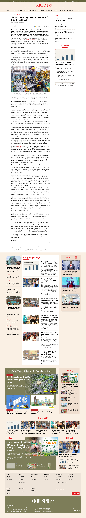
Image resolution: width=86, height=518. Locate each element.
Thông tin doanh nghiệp (61, 482)
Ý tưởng (21, 490)
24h (32, 476)
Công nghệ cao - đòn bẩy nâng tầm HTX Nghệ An (41, 465)
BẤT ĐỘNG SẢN (47, 474)
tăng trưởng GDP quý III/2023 (33, 249)
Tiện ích (45, 481)
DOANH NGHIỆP (59, 474)
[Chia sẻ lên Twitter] (44, 26)
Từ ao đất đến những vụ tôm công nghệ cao (20, 465)
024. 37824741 (63, 487)
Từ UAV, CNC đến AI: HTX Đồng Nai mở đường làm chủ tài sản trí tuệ (63, 25)
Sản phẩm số (71, 477)
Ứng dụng (71, 479)
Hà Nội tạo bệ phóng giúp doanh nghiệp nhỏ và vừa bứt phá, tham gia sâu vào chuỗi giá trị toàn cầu (64, 32)
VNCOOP (45, 487)
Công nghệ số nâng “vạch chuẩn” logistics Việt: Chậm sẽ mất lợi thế (64, 67)
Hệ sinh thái (21, 491)
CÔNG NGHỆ (71, 474)
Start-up (61, 10)
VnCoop (69, 371)
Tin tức (45, 476)
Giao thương (59, 479)
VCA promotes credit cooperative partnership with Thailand (70, 307)
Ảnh (14, 371)
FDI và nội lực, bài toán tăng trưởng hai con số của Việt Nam (12, 432)
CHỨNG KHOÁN (34, 474)
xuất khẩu (44, 249)
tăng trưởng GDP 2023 (20, 249)
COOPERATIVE (9, 487)
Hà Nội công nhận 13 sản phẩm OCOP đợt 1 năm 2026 (73, 399)
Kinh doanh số (22, 482)
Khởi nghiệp (21, 488)
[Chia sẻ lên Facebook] (42, 26)
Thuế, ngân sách (22, 481)
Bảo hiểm (21, 479)
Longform (41, 371)
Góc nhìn (33, 481)
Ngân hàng (21, 476)
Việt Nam (19, 14)
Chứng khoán (26, 10)
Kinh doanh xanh (10, 491)
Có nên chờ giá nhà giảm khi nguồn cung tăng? (12, 315)
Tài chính (20, 10)
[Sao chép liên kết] (49, 26)
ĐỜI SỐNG (33, 487)
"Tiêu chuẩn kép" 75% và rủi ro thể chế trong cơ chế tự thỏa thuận (13, 309)
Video (20, 371)
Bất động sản (33, 10)
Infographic (29, 371)
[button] (53, 465)
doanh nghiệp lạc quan (20, 247)
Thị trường (58, 476)
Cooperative (54, 10)
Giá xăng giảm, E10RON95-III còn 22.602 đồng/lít (63, 39)
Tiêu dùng (58, 477)
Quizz (49, 371)
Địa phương (15, 334)
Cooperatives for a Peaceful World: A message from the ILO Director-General (70, 273)
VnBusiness (19, 146)
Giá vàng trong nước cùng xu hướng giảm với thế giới (13, 276)
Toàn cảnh (46, 479)
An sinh (8, 493)
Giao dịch (33, 479)
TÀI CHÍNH (21, 474)
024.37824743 (77, 508)
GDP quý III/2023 (30, 39)
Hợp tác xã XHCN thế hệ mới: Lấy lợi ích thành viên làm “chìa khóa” (63, 19)
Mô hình (8, 490)
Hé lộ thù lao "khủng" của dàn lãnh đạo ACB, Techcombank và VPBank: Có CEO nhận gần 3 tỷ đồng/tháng (13, 269)
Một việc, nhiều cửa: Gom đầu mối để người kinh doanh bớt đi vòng (65, 80)
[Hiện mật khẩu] (55, 237)
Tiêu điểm (14, 10)
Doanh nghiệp (41, 10)
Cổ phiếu (33, 477)
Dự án (45, 477)
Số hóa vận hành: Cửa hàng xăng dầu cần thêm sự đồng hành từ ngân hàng (12, 283)
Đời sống (66, 10)
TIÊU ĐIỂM (8, 474)
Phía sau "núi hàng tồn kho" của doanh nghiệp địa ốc (12, 321)
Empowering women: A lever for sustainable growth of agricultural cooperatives (70, 290)
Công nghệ (47, 10)
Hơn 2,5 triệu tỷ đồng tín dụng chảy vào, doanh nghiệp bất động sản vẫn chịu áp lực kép (13, 328)
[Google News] (37, 26)
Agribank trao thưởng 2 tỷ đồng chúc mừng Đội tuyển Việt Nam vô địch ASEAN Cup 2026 (13, 291)
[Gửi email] (47, 26)
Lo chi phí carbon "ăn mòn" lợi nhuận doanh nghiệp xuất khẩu (65, 72)
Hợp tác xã (8, 488)
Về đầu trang (75, 493)
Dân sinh (33, 488)
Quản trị (58, 481)
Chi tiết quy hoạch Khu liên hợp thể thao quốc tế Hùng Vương (18, 379)
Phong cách (34, 491)
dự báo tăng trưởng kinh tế (33, 247)
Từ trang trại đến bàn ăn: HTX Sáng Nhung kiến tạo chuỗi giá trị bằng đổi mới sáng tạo (69, 386)
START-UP (21, 487)
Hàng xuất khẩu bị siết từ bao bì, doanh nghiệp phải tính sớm (65, 76)
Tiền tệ (20, 477)
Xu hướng (71, 476)
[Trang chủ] (10, 10)
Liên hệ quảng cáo (60, 489)
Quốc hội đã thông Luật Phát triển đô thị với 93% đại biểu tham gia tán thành (65, 84)
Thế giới (8, 334)
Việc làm (33, 490)
